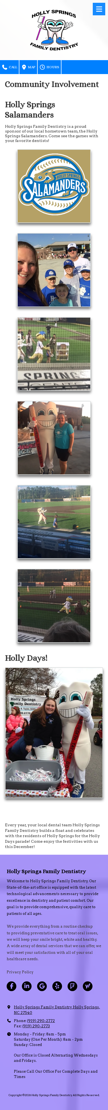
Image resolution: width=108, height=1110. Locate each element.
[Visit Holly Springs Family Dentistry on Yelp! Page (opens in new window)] (57, 986)
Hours (52, 67)
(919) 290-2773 (36, 1026)
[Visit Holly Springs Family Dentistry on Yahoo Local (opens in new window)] (87, 986)
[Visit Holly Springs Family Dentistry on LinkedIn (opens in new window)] (27, 986)
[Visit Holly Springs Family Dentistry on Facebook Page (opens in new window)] (11, 986)
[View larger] (54, 186)
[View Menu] (99, 9)
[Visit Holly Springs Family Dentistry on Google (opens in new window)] (42, 986)
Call (12, 67)
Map (31, 67)
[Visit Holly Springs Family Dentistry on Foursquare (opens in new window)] (72, 986)
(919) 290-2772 (41, 1021)
